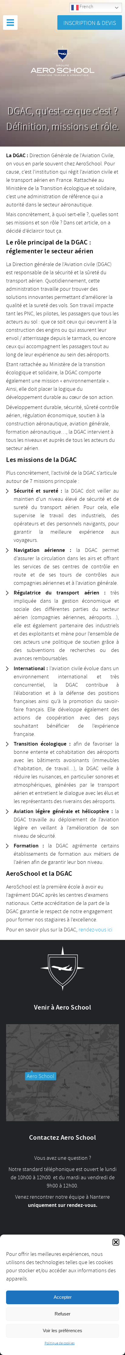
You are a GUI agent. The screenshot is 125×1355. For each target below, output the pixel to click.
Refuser (62, 1313)
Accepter (63, 1297)
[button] (116, 1242)
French (86, 7)
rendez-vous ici (95, 929)
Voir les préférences (62, 1330)
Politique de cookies (60, 1343)
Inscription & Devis (89, 23)
